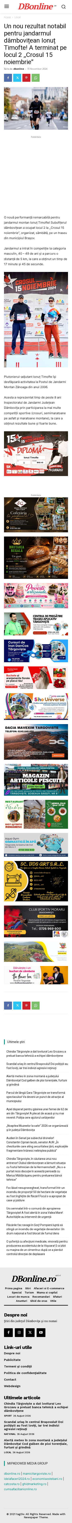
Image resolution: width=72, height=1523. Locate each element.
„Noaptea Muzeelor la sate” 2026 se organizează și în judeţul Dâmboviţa (37, 1128)
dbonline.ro (12, 1473)
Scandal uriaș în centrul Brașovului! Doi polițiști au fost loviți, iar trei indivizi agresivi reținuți (37, 1066)
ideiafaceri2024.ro (17, 1479)
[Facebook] (8, 78)
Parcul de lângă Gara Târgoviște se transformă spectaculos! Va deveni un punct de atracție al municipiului (35, 1097)
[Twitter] (17, 78)
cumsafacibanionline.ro (20, 1489)
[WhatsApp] (36, 78)
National (10, 1434)
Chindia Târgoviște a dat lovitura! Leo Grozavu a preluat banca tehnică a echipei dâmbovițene (36, 1053)
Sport (8, 1415)
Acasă (7, 17)
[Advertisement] (36, 175)
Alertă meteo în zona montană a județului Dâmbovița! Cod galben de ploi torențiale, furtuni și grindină (36, 1080)
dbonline (18, 68)
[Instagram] (19, 1332)
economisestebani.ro (47, 1479)
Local (18, 17)
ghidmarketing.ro (34, 1484)
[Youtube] (41, 1332)
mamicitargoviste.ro (37, 1473)
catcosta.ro (12, 1484)
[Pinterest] (26, 78)
